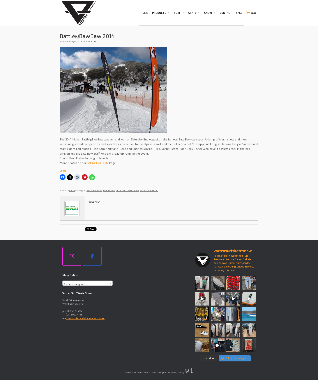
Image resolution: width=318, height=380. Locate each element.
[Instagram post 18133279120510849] (218, 330)
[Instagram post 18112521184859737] (233, 330)
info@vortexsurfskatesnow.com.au (85, 318)
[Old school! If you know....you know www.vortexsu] (249, 345)
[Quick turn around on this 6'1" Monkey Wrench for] (249, 299)
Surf (177, 12)
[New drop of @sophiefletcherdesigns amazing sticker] (233, 345)
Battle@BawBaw (94, 190)
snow (72, 190)
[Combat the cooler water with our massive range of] (218, 345)
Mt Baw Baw (109, 190)
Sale (239, 12)
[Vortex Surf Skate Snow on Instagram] (71, 256)
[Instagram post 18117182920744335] (202, 330)
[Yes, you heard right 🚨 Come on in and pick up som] (233, 299)
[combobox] (87, 283)
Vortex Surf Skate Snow (127, 190)
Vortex (92, 41)
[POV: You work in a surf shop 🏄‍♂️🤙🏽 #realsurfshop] (218, 314)
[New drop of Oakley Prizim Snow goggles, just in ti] (202, 299)
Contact (226, 12)
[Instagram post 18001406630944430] (249, 314)
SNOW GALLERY (97, 163)
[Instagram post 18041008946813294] (218, 299)
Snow (208, 12)
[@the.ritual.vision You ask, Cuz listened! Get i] (233, 283)
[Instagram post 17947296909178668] (249, 330)
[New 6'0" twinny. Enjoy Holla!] (202, 283)
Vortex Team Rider (149, 190)
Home (144, 12)
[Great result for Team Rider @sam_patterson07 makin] (202, 345)
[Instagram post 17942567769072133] (218, 283)
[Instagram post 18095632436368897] (249, 283)
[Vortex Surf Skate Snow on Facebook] (92, 256)
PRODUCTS (159, 12)
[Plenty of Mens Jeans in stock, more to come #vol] (233, 314)
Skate (192, 12)
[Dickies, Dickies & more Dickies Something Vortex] (202, 314)
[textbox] (87, 284)
